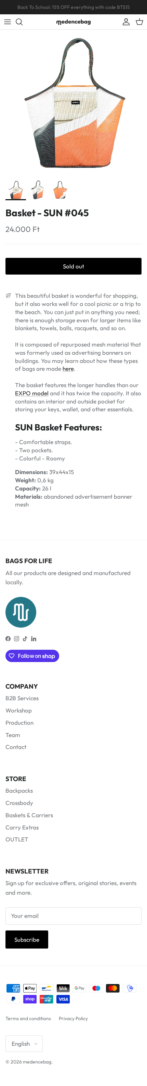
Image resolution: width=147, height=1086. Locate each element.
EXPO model (32, 393)
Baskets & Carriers (29, 815)
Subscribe (26, 939)
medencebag (37, 1062)
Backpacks (19, 790)
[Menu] (7, 21)
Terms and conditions (28, 1018)
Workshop (18, 710)
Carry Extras (22, 827)
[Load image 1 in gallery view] (73, 103)
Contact (15, 746)
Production (19, 722)
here (68, 368)
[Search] (22, 21)
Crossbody (19, 802)
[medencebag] (73, 22)
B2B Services (22, 698)
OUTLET (16, 839)
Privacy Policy (73, 1018)
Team (12, 734)
